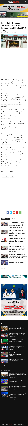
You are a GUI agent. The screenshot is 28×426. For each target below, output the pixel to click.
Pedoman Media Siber (19, 422)
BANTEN (3, 356)
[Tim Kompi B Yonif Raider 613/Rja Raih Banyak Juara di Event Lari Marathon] (4, 381)
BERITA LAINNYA (5, 218)
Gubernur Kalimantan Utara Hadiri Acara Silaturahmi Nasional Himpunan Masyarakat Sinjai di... (17, 374)
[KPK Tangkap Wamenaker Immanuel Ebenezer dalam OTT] (4, 262)
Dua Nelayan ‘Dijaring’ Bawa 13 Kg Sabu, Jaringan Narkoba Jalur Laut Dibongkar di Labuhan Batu (18, 256)
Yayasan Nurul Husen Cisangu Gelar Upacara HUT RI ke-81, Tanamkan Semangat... (16, 354)
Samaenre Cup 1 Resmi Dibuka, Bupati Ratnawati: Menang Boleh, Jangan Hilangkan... (16, 348)
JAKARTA (3, 336)
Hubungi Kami (11, 422)
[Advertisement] (14, 63)
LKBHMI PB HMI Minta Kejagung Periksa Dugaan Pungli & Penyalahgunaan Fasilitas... (16, 341)
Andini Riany (7, 32)
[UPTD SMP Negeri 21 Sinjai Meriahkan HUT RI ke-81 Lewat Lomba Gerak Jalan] (4, 361)
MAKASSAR (4, 343)
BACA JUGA (13, 218)
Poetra (10, 424)
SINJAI (3, 330)
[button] (26, 2)
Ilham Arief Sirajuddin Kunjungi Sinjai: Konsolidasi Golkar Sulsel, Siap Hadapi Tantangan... (16, 328)
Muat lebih (14, 399)
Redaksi (5, 422)
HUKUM (3, 225)
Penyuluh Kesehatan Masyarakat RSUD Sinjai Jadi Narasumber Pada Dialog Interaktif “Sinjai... (17, 394)
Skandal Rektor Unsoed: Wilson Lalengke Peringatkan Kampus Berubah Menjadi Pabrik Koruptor (17, 335)
